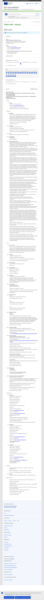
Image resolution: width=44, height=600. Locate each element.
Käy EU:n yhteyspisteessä (8, 569)
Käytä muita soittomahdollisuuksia (9, 565)
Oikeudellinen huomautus (8, 525)
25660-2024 (25, 32)
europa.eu (12, 558)
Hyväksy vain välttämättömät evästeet (23, 597)
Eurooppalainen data (7, 544)
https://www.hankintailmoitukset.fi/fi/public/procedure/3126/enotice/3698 (24, 333)
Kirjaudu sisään (31, 3)
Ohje (5, 513)
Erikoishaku (17, 17)
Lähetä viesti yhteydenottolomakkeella (10, 567)
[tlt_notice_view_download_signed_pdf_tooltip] (20, 63)
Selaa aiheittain (23, 17)
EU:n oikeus (6, 542)
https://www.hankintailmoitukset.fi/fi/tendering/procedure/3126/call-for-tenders (23, 341)
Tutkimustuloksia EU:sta (8, 546)
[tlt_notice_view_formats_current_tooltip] (36, 89)
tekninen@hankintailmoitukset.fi (19, 436)
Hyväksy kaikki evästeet (9, 597)
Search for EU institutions (8, 574)
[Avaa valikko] (5, 29)
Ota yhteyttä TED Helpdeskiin (9, 515)
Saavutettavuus (6, 529)
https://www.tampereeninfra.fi (20, 413)
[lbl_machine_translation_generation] (14, 80)
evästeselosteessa (9, 594)
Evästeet (5, 527)
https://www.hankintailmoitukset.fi (20, 439)
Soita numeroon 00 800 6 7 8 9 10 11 (10, 563)
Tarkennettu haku (11, 17)
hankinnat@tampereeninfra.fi (16, 47)
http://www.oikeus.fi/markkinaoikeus (21, 460)
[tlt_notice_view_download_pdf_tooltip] (6, 72)
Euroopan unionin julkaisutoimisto (10, 506)
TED (5, 21)
